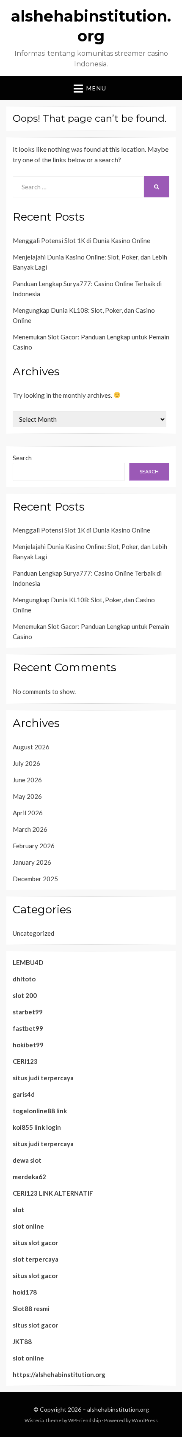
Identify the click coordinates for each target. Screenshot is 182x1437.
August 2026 (31, 747)
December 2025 (35, 878)
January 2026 (32, 862)
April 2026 (28, 813)
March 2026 (30, 829)
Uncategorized (33, 933)
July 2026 (26, 763)
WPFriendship (84, 1420)
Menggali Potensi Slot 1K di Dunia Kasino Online (81, 240)
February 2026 (34, 846)
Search (22, 458)
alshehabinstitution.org (118, 1409)
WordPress (145, 1420)
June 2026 (27, 780)
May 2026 (27, 796)
